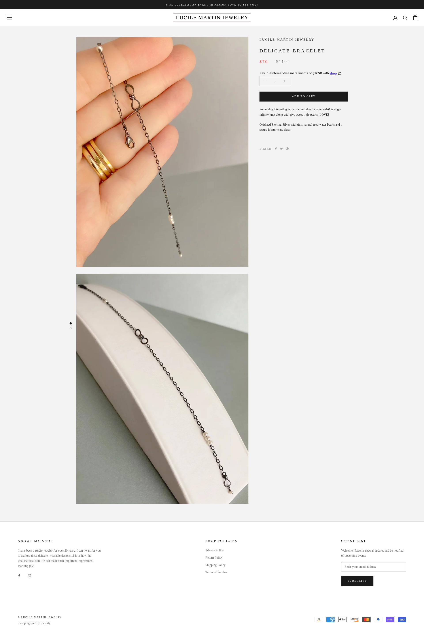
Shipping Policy (215, 565)
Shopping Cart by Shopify (34, 623)
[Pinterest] (287, 148)
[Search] (405, 17)
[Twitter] (281, 148)
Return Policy (214, 557)
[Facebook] (275, 148)
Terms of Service (216, 572)
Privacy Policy (214, 550)
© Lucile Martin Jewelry (40, 617)
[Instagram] (29, 575)
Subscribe (357, 580)
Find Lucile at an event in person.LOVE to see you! (212, 4)
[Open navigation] (9, 17)
